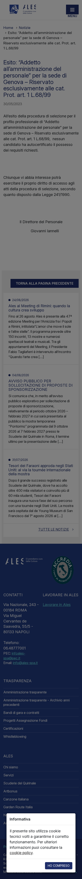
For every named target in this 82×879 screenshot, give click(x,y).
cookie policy (21, 852)
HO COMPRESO (59, 865)
